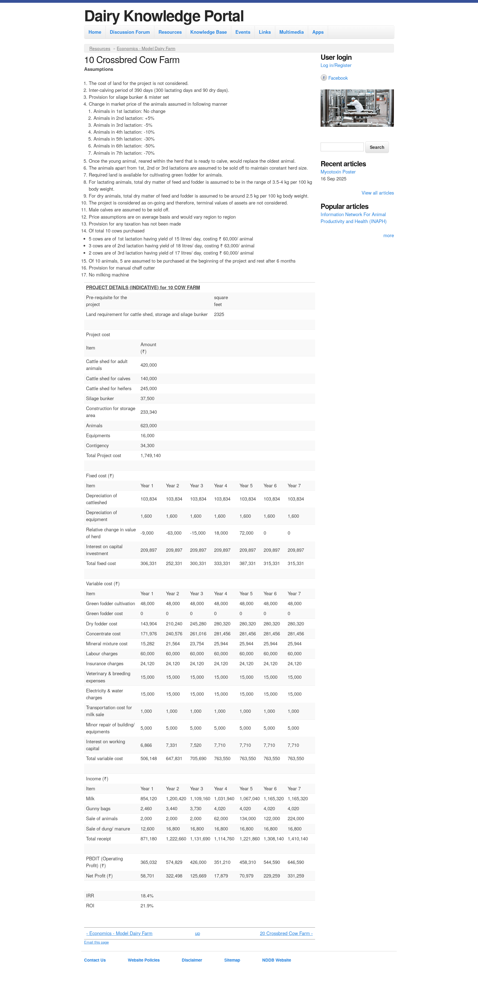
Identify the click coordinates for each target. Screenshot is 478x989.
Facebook (338, 77)
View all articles (378, 192)
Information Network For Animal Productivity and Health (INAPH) (354, 217)
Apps (318, 32)
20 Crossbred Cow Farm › (286, 933)
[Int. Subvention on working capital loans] (357, 108)
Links (265, 32)
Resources (170, 32)
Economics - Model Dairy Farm (146, 48)
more (388, 235)
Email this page (96, 942)
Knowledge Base (208, 32)
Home (95, 32)
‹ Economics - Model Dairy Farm (119, 933)
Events (242, 32)
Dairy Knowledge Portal (164, 15)
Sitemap (232, 960)
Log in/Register (336, 65)
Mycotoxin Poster (338, 171)
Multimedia (291, 32)
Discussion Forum (130, 32)
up (197, 933)
